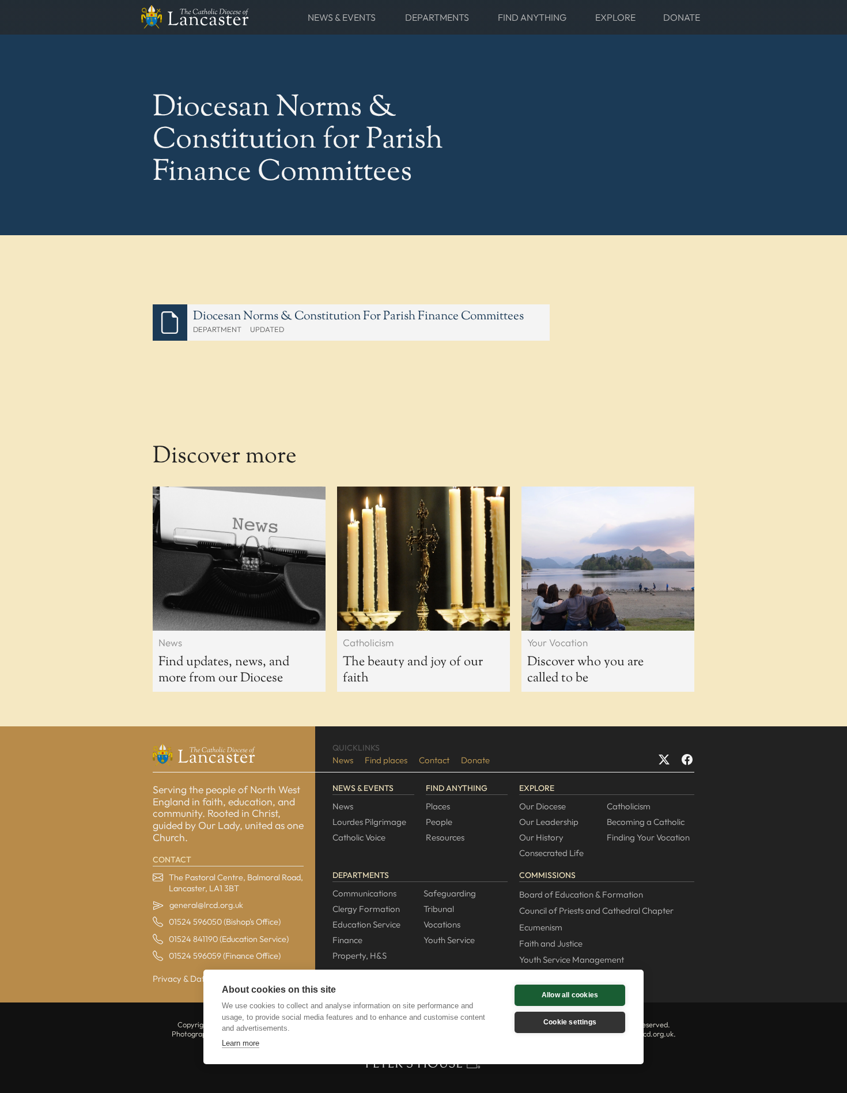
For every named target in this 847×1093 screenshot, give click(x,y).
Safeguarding (449, 893)
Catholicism (629, 806)
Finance (347, 939)
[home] (195, 17)
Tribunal (438, 908)
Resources (445, 837)
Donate (475, 760)
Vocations (441, 924)
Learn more (240, 1043)
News (342, 760)
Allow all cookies (570, 995)
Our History (541, 837)
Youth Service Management (571, 959)
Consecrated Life (551, 852)
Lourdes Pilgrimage (369, 821)
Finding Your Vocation (648, 837)
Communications (364, 893)
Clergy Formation (366, 908)
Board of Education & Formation (581, 894)
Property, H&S (359, 955)
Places (438, 806)
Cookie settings (569, 1022)
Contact (434, 760)
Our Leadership (548, 821)
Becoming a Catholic (646, 821)
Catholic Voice (358, 837)
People (439, 821)
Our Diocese (542, 806)
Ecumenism (540, 927)
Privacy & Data (181, 978)
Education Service (366, 924)
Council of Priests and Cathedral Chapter (596, 910)
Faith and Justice (551, 943)
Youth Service (449, 939)
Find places (386, 760)
